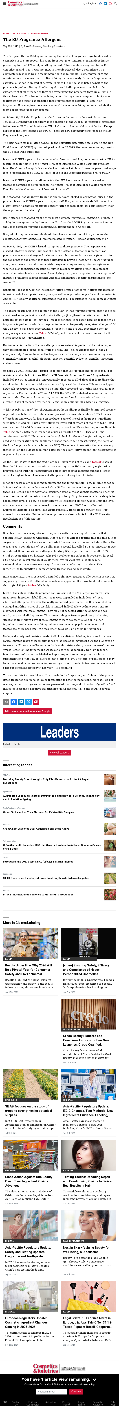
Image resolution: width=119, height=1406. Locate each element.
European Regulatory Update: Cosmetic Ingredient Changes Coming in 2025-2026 (26, 1322)
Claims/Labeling (39, 33)
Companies (10, 1170)
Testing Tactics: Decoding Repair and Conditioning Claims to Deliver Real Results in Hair (88, 1181)
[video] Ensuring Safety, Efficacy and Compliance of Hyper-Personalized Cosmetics (86, 969)
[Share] (14, 702)
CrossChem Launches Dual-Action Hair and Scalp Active (36, 828)
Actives (6, 825)
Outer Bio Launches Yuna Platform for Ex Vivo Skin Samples (38, 812)
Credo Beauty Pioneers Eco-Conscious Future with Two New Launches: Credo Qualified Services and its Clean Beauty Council (86, 1040)
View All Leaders (59, 752)
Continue (76, 1391)
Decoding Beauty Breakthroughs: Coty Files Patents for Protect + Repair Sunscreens (46, 781)
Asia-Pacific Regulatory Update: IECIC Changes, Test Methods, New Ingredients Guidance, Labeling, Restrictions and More (88, 1111)
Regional (68, 1100)
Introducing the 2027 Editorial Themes (38, 861)
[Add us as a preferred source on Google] (36, 702)
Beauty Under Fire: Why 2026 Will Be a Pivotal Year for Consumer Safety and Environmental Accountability (28, 969)
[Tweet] (28, 702)
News (5, 857)
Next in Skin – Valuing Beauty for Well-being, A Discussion (86, 1250)
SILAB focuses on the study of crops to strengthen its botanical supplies (46, 878)
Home (6, 33)
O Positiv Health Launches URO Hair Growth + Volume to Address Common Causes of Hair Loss (52, 847)
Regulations (19, 33)
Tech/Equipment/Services (14, 808)
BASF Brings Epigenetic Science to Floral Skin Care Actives (38, 894)
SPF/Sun (6, 775)
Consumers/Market (73, 1241)
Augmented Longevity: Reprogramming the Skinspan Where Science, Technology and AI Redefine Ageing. (51, 797)
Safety (8, 959)
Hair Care (68, 1170)
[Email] (6, 702)
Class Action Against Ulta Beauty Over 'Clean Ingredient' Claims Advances (28, 1181)
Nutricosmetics (9, 841)
